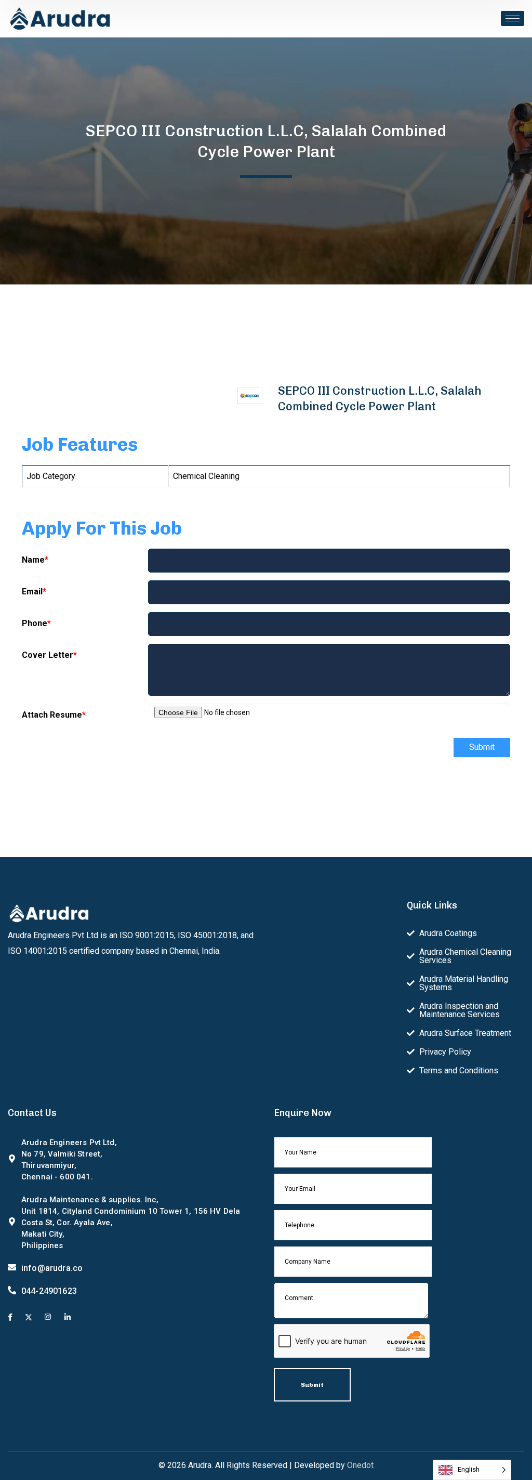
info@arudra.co (52, 1268)
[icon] (10, 1318)
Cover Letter (49, 655)
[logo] (60, 18)
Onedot (360, 1465)
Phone (36, 623)
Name (35, 560)
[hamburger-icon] (512, 18)
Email (34, 591)
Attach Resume (54, 715)
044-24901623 (49, 1291)
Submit (482, 747)
